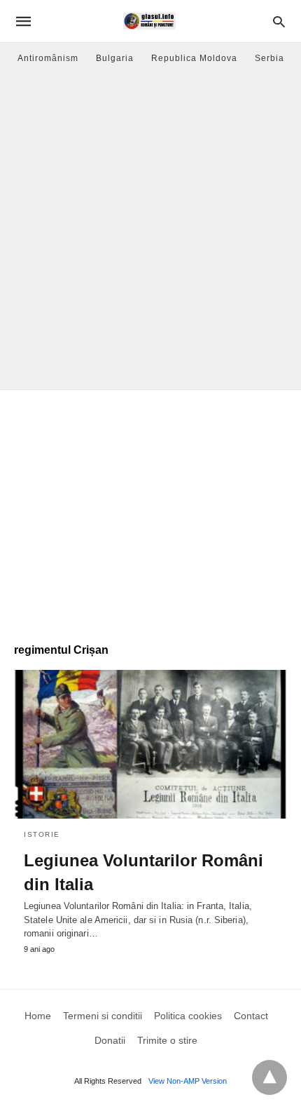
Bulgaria (115, 58)
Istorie (42, 834)
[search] (279, 21)
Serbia (269, 58)
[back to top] (269, 1077)
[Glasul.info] (149, 21)
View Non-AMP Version (187, 1081)
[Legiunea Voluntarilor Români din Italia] (150, 744)
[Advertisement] (150, 231)
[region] (150, 509)
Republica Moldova (194, 58)
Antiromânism (48, 58)
